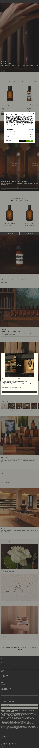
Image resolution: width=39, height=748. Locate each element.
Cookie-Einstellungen (9, 140)
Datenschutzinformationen (10, 127)
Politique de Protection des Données (20, 127)
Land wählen (19, 392)
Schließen (36, 353)
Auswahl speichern (22, 140)
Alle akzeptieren (29, 140)
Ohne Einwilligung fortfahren (30, 113)
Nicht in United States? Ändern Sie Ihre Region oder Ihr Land (11, 387)
